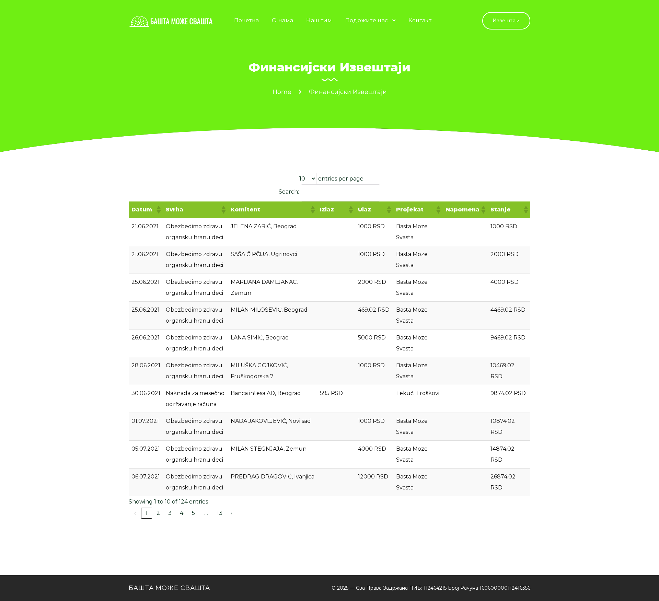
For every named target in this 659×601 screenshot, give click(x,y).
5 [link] (193, 513)
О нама (282, 20)
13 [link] (219, 513)
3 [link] (170, 513)
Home (282, 92)
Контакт (419, 20)
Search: (289, 191)
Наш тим (319, 20)
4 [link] (181, 513)
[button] (158, 210)
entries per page (340, 178)
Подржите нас (366, 20)
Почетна (246, 20)
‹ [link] (135, 513)
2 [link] (158, 513)
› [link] (231, 513)
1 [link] (147, 513)
